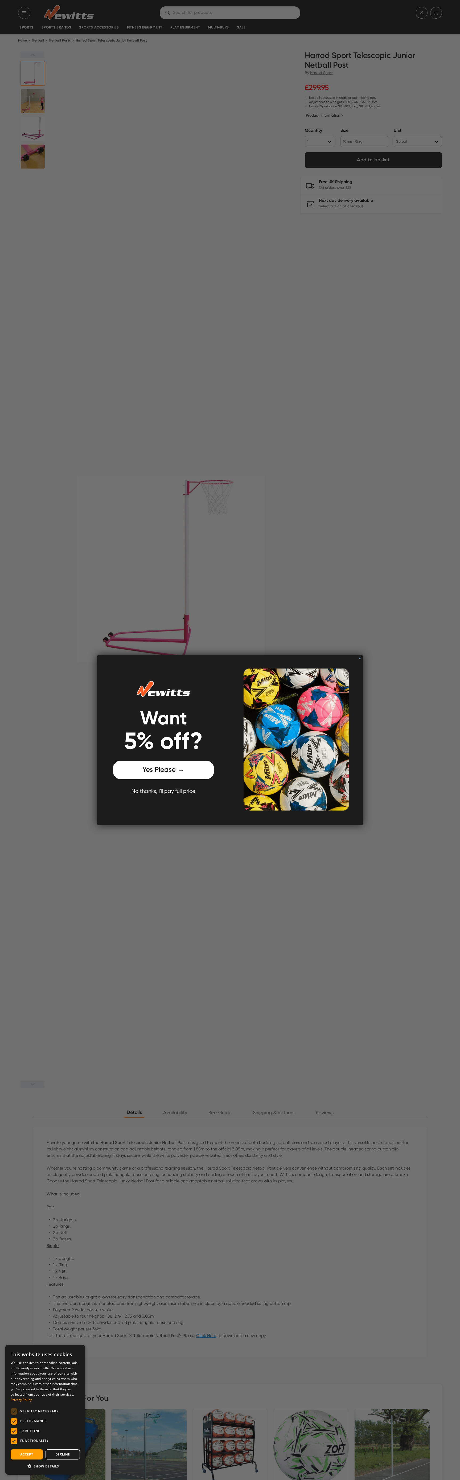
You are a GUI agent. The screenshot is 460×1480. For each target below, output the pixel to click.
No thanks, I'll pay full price (163, 791)
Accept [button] (26, 1454)
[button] (45, 1466)
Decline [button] (62, 1454)
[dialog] (45, 1410)
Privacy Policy (21, 1399)
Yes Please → (163, 769)
